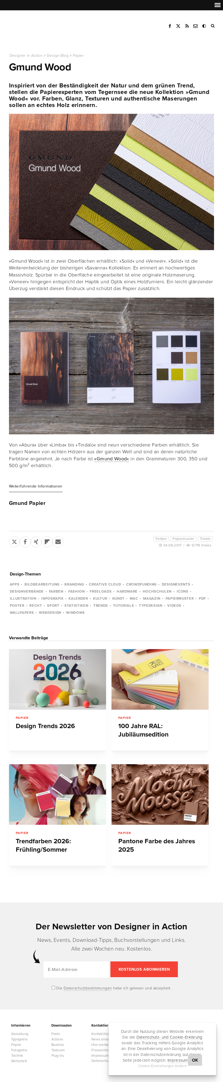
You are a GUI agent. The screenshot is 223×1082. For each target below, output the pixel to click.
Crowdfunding (141, 584)
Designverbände (27, 591)
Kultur (100, 598)
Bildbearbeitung (42, 584)
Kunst (118, 598)
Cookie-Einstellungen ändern (162, 1066)
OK (195, 1060)
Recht (35, 605)
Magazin (151, 598)
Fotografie (19, 1050)
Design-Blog (58, 55)
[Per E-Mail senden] (58, 541)
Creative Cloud (105, 584)
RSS (187, 26)
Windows (75, 613)
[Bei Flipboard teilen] (47, 541)
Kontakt (196, 26)
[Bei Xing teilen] (36, 541)
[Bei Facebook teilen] (25, 541)
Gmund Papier (27, 503)
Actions (57, 1039)
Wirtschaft (19, 1061)
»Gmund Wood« (111, 459)
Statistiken (76, 605)
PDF (202, 598)
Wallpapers (22, 613)
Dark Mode (204, 26)
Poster (17, 605)
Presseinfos (100, 1050)
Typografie (19, 1039)
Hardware (127, 591)
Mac (134, 598)
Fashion (76, 591)
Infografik (52, 598)
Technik (17, 1055)
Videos (174, 605)
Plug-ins (57, 1055)
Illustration (23, 598)
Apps (15, 584)
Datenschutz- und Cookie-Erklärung (170, 1037)
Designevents (176, 584)
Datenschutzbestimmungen (88, 988)
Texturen (58, 1050)
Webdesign (50, 613)
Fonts (55, 1034)
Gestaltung (19, 1034)
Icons (182, 591)
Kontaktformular (104, 1034)
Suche (213, 26)
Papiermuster (183, 539)
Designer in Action (36, 24)
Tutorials (123, 605)
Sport (53, 605)
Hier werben (100, 1045)
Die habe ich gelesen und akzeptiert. (113, 988)
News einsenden (104, 1039)
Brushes (57, 1045)
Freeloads (101, 591)
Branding (74, 584)
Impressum (178, 1060)
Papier (78, 55)
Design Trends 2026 (45, 726)
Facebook (169, 26)
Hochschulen (157, 591)
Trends (205, 539)
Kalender (78, 598)
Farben (161, 539)
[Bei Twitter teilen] (14, 541)
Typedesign (150, 605)
